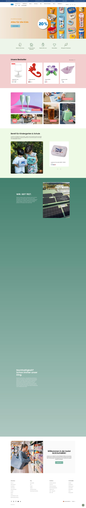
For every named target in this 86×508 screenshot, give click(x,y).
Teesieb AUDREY (47, 79)
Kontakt (31, 486)
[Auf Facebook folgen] (11, 501)
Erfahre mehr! (59, 462)
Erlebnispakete (71, 489)
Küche (30, 3)
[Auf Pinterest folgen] (16, 501)
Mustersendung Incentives (14, 497)
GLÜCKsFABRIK (24, 5)
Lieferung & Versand (33, 489)
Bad (40, 3)
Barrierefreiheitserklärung (53, 487)
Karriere (12, 492)
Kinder (54, 3)
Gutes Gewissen (13, 484)
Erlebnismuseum (71, 486)
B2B (19, 5)
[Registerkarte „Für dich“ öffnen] (83, 505)
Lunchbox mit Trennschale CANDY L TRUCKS (58, 162)
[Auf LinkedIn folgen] (20, 501)
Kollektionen (60, 3)
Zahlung (31, 487)
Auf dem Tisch (17, 3)
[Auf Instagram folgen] (13, 501)
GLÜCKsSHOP (71, 484)
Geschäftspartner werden (14, 495)
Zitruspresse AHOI (64, 79)
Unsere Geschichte (13, 489)
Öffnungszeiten (71, 492)
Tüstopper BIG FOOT (32, 79)
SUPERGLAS (25, 3)
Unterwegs (35, 3)
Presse (12, 494)
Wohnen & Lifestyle (47, 3)
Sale (16, 5)
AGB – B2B (51, 492)
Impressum (51, 484)
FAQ (30, 484)
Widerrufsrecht (52, 489)
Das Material (12, 486)
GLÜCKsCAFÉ (71, 487)
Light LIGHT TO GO (15, 79)
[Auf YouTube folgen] (18, 501)
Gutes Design (13, 487)
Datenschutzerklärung (53, 486)
